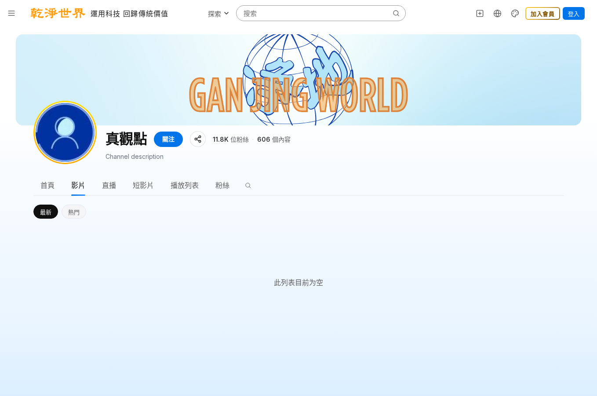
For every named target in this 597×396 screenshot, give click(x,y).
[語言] (497, 13)
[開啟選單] (11, 13)
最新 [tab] (45, 212)
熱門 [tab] (74, 212)
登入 (573, 13)
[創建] (480, 13)
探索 (214, 14)
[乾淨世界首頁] (58, 13)
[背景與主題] (515, 13)
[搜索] (248, 185)
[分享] (198, 139)
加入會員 (543, 13)
